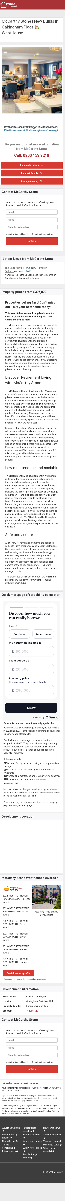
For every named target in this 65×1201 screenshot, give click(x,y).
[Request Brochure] (32, 162)
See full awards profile (18, 973)
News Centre (8, 1141)
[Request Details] (32, 170)
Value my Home (51, 1141)
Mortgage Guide (51, 1144)
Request (30, 1011)
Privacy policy (9, 1151)
